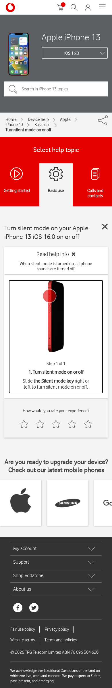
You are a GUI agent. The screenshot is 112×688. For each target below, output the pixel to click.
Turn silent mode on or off (28, 129)
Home (11, 119)
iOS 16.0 (71, 53)
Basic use (42, 124)
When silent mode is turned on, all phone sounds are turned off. (56, 266)
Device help (38, 119)
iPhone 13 (14, 124)
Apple (65, 119)
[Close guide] (105, 226)
